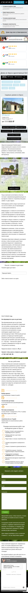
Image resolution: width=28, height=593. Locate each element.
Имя (2, 474)
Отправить (5, 512)
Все (24, 78)
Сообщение (4, 492)
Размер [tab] (11, 77)
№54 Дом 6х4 (6, 115)
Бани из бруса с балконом (14, 134)
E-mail (2, 486)
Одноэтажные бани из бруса (14, 138)
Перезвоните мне (19, 2)
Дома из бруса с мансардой (9, 127)
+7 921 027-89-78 (6, 2)
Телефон (3, 480)
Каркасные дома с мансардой (19, 131)
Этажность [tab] (19, 77)
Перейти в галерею (14, 188)
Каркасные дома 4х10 (6, 131)
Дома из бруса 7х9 (21, 127)
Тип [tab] (5, 77)
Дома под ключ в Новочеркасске (16, 32)
